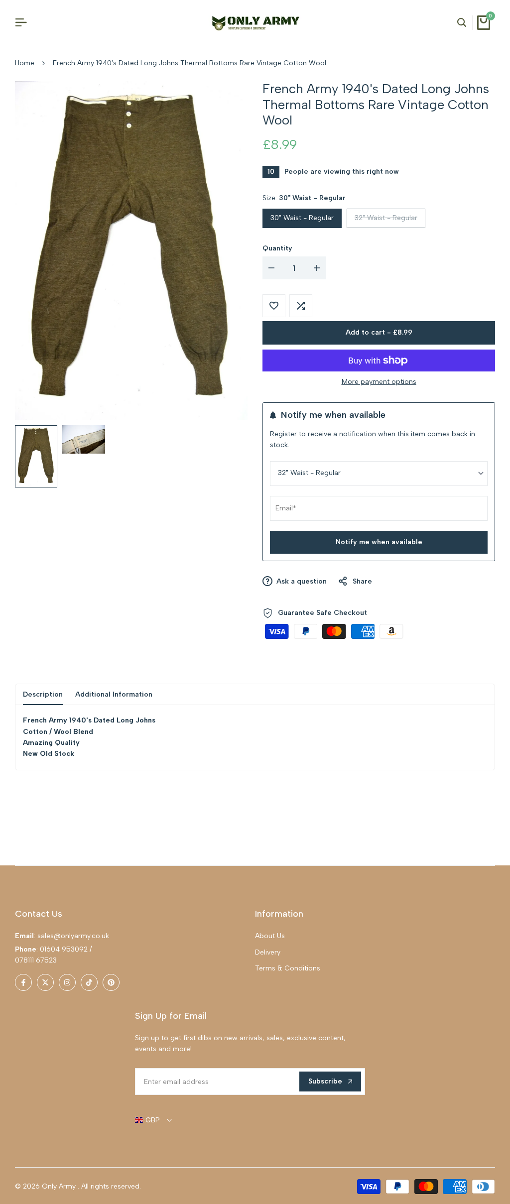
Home (24, 63)
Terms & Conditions (287, 968)
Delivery (267, 952)
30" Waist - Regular (302, 218)
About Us (270, 936)
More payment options (379, 381)
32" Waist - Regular (385, 220)
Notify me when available (379, 542)
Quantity (277, 248)
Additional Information (113, 694)
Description (43, 694)
